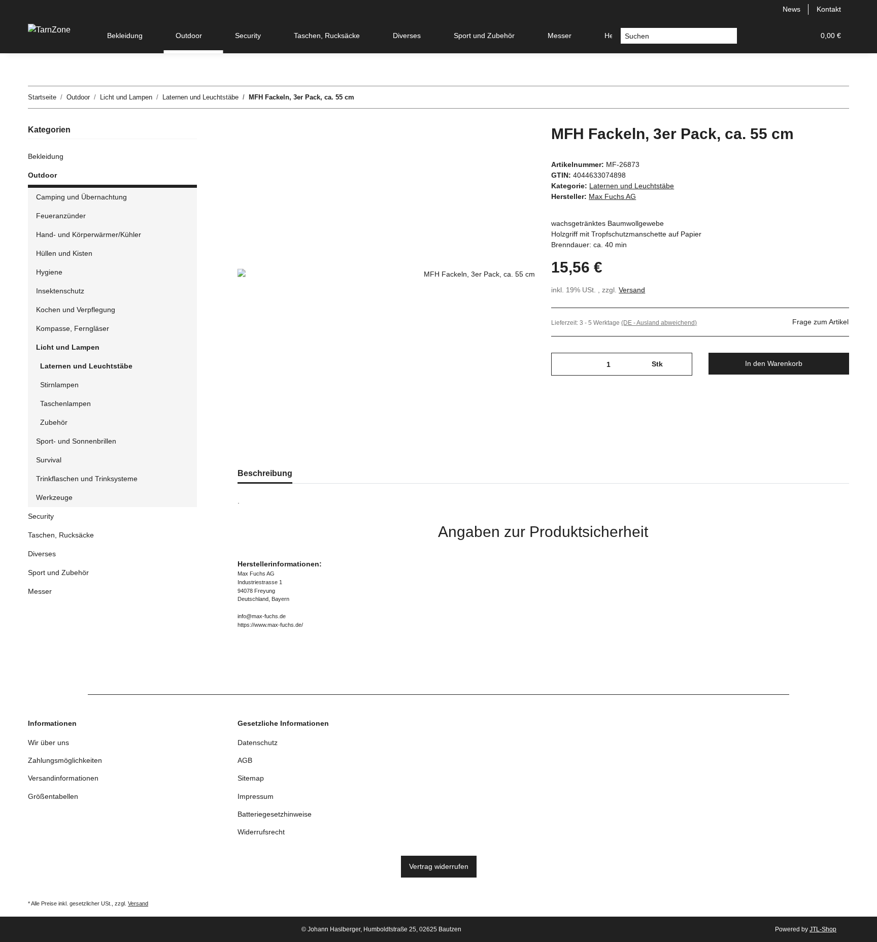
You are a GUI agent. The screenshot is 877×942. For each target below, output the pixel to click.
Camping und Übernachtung (81, 197)
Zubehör (54, 422)
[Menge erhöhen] (681, 364)
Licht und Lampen (67, 347)
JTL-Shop (822, 929)
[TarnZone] (49, 30)
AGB (245, 760)
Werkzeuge (54, 497)
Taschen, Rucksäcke (61, 535)
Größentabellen (53, 796)
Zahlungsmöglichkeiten (65, 760)
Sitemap (251, 778)
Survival (48, 460)
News (791, 9)
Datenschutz (258, 742)
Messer (40, 591)
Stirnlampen (59, 385)
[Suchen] (729, 36)
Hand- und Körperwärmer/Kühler (88, 234)
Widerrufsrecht (261, 832)
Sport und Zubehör (58, 572)
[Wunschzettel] (782, 35)
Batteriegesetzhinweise (275, 814)
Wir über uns (48, 742)
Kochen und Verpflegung (75, 310)
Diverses (42, 554)
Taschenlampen (65, 403)
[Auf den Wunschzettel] (513, 148)
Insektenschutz (60, 291)
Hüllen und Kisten (64, 253)
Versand (632, 290)
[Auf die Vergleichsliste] (487, 148)
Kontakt (829, 9)
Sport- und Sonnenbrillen (76, 441)
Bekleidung (45, 156)
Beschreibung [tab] (265, 473)
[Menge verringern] (563, 364)
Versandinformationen (63, 778)
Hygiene (49, 272)
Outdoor (42, 175)
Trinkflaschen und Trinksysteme (87, 479)
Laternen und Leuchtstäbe (631, 186)
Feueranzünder (61, 216)
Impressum (256, 796)
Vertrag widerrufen (438, 866)
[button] (758, 35)
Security (41, 516)
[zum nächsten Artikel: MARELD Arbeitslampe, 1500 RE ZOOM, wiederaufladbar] (838, 97)
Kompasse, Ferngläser (72, 328)
